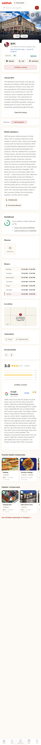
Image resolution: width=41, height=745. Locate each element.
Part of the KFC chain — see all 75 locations (22, 50)
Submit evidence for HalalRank (25, 231)
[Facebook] (11, 355)
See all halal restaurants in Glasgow (16, 517)
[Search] (37, 8)
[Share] (28, 15)
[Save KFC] (37, 15)
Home (5, 14)
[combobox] (20, 7)
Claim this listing (20, 112)
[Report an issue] (32, 15)
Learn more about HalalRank (24, 228)
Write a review (21, 67)
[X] (6, 355)
